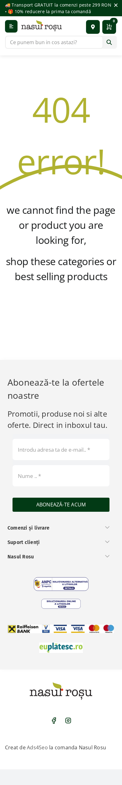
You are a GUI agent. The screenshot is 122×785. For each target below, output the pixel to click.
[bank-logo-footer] (61, 629)
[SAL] (61, 584)
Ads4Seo (37, 747)
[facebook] (53, 720)
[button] (93, 27)
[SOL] (61, 604)
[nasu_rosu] (41, 26)
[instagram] (68, 720)
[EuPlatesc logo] (61, 647)
